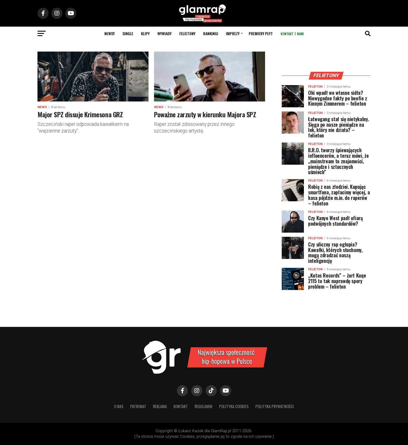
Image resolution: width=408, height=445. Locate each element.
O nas (119, 406)
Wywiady (164, 33)
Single (127, 33)
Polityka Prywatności (274, 406)
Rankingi (210, 33)
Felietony (187, 33)
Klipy (145, 33)
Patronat (138, 406)
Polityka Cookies (234, 406)
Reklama (160, 406)
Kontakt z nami (292, 33)
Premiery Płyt (261, 33)
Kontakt (180, 406)
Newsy (109, 33)
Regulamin (203, 406)
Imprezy (233, 33)
